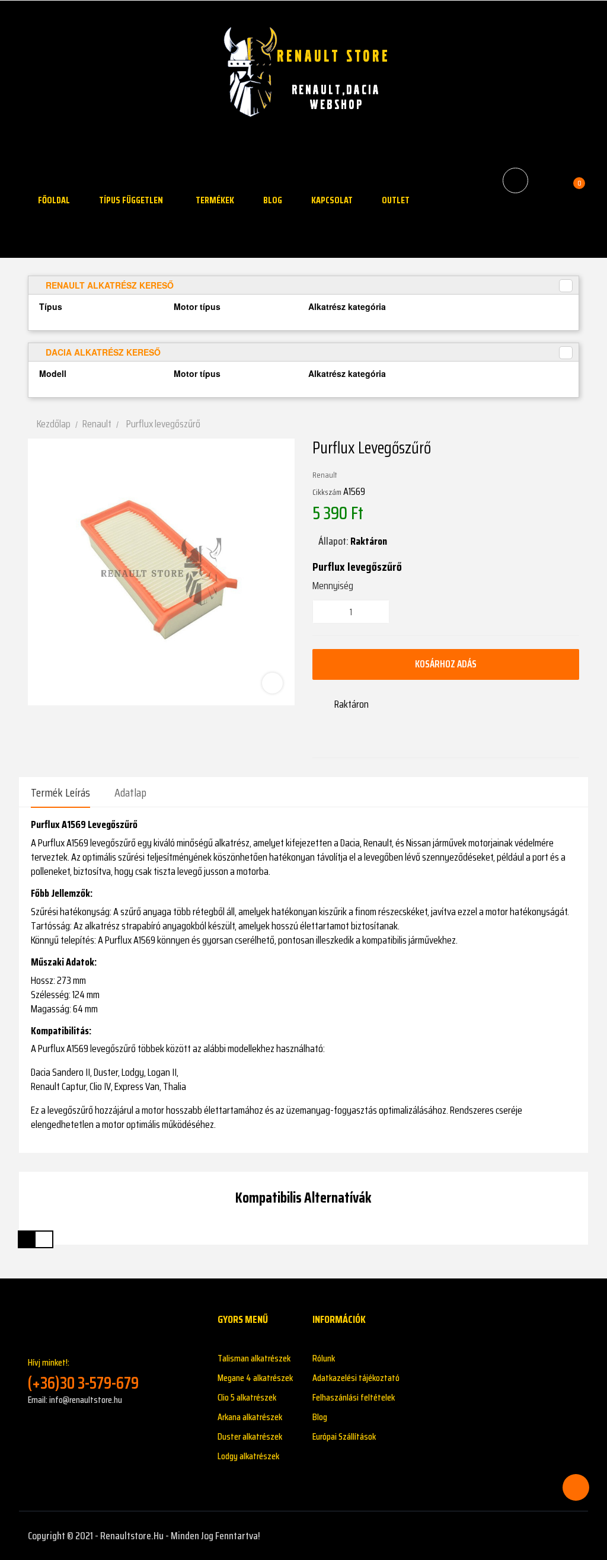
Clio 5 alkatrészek (247, 1397)
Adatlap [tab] (130, 792)
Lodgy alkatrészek (248, 1456)
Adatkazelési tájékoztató (356, 1377)
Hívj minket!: (83, 1374)
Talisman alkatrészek (254, 1358)
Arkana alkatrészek (250, 1416)
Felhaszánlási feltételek (353, 1397)
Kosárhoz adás (446, 664)
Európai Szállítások (344, 1436)
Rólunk (323, 1358)
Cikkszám (326, 491)
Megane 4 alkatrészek (255, 1377)
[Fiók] (547, 180)
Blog (319, 1416)
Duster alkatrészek (250, 1436)
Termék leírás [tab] (60, 792)
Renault (324, 474)
